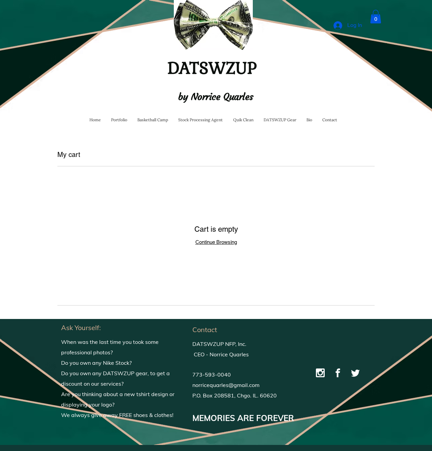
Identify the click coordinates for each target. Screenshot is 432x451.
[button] (375, 17)
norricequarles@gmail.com (226, 385)
